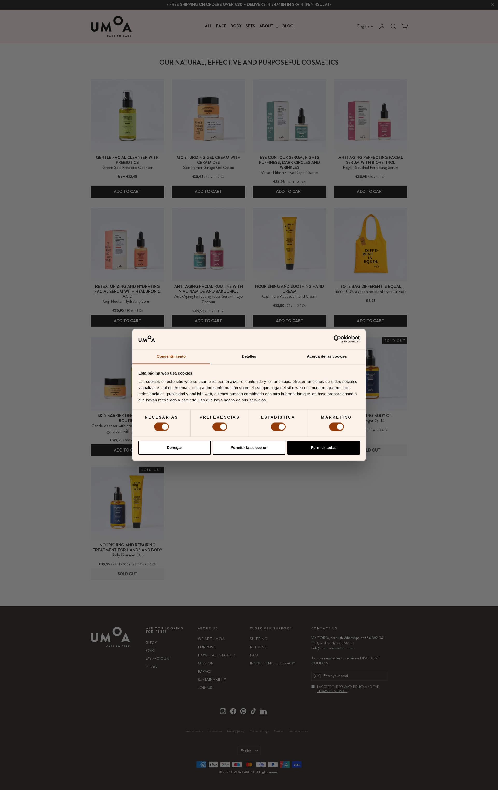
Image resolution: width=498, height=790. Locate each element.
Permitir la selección (249, 448)
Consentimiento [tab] (171, 356)
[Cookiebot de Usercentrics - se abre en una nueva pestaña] (337, 339)
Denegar (174, 448)
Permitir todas (323, 448)
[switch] (219, 426)
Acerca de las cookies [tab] (327, 356)
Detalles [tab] (249, 356)
